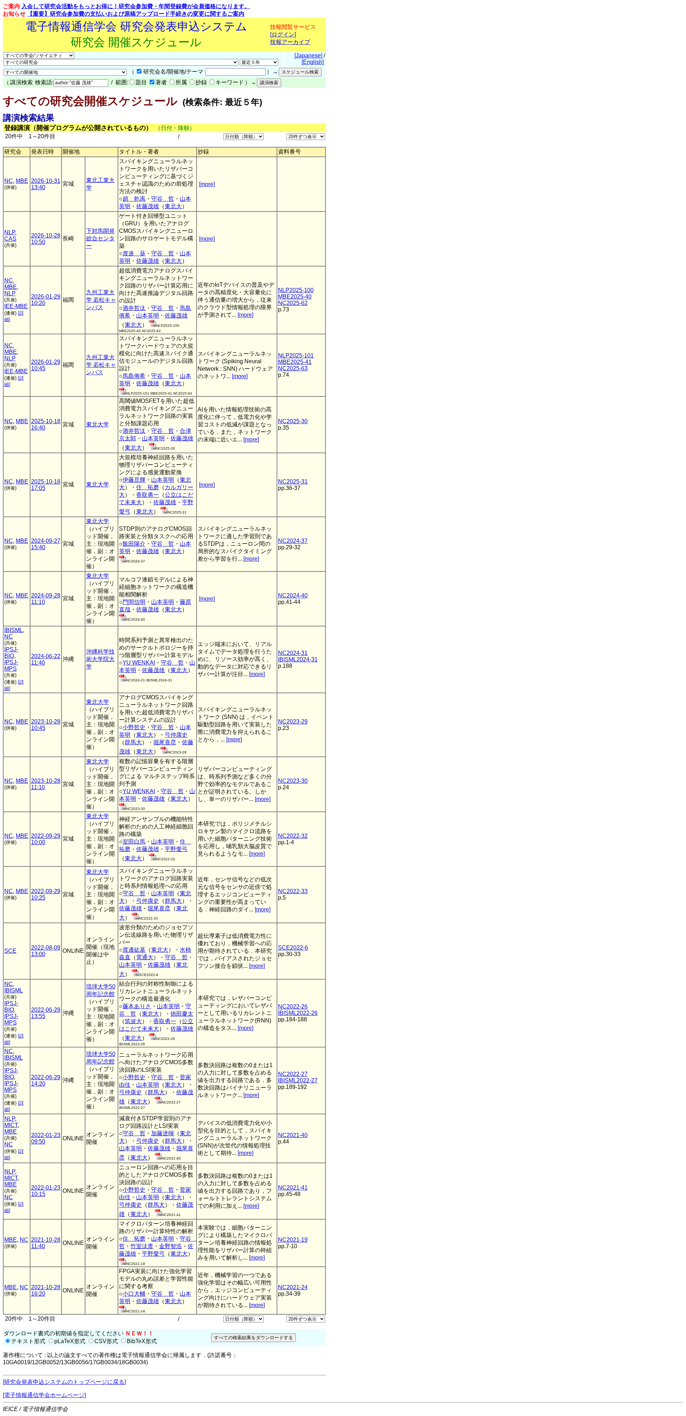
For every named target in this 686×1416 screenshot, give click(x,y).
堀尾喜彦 (164, 742)
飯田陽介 (134, 544)
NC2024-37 (293, 541)
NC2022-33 (293, 891)
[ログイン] (283, 34)
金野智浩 (170, 1246)
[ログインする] (152, 325)
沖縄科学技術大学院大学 (100, 659)
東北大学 (97, 424)
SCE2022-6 (293, 948)
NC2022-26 (293, 1007)
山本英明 (147, 315)
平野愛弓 (176, 849)
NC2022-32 (293, 836)
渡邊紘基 (134, 950)
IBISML (13, 630)
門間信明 (134, 602)
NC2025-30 (293, 421)
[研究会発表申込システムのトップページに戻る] (64, 1382)
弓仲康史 (176, 735)
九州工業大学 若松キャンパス (101, 299)
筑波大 (133, 1021)
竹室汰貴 (141, 1246)
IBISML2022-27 (298, 1080)
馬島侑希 (134, 376)
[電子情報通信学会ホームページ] (44, 1395)
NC (8, 181)
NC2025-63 (293, 368)
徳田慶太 (181, 1014)
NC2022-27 (293, 1074)
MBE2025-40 (295, 297)
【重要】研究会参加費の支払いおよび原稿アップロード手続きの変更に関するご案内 (135, 14)
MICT (11, 1125)
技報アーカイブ (290, 42)
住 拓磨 (147, 487)
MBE (22, 181)
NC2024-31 (293, 653)
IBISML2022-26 (298, 1013)
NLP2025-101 (296, 355)
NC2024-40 (293, 595)
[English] (313, 62)
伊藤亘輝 (134, 480)
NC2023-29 (293, 722)
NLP (9, 232)
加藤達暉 (162, 1133)
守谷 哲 (162, 199)
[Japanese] (308, 55)
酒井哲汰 (134, 308)
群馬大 (133, 742)
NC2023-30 (293, 781)
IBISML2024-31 (298, 659)
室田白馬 (134, 842)
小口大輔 (134, 1294)
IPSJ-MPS (11, 665)
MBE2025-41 (295, 362)
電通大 (144, 957)
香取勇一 (147, 495)
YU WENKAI (139, 663)
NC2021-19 (293, 1240)
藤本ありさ (137, 1006)
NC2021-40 (293, 1135)
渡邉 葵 (134, 253)
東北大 (173, 206)
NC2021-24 (293, 1287)
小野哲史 (134, 727)
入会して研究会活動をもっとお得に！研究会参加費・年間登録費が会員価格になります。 (135, 6)
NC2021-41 (293, 1188)
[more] (207, 184)
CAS (10, 239)
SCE (10, 951)
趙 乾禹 (134, 199)
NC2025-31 (293, 482)
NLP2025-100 (296, 290)
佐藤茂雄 (147, 206)
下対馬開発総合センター (100, 238)
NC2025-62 (293, 303)
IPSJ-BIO (11, 652)
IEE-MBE (16, 306)
